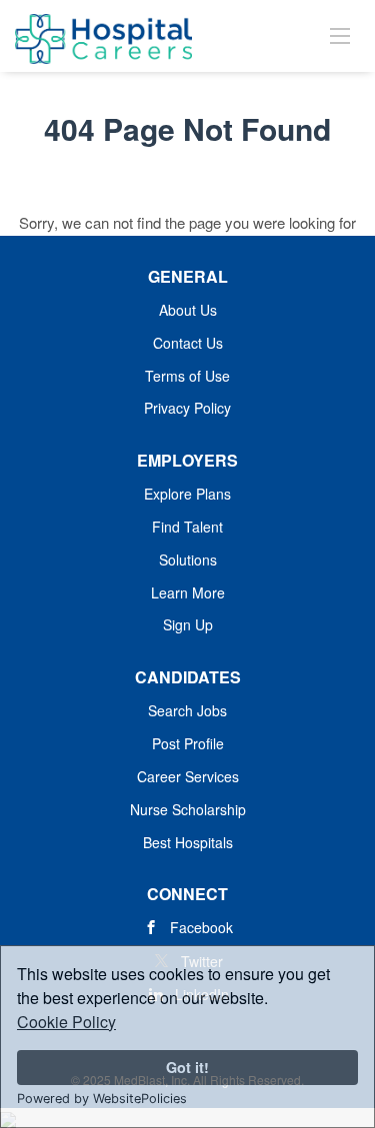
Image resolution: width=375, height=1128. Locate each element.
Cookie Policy (66, 1021)
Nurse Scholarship (188, 809)
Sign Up (188, 624)
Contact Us (188, 343)
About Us (188, 310)
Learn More (188, 592)
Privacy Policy (187, 408)
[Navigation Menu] (340, 35)
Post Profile (188, 743)
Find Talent (187, 527)
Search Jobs (187, 710)
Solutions (188, 559)
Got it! (187, 1067)
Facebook (201, 927)
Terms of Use (187, 376)
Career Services (188, 776)
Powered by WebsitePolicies (102, 1098)
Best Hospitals (188, 842)
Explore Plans (187, 494)
